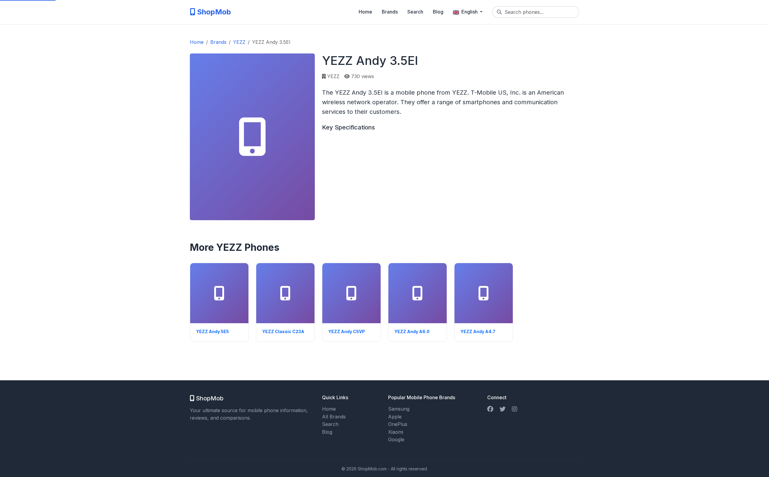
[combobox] (535, 12)
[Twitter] (503, 409)
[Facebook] (490, 409)
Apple (395, 417)
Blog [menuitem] (438, 12)
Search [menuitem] (415, 12)
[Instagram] (514, 409)
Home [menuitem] (365, 12)
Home (329, 409)
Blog (327, 432)
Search (330, 424)
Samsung (398, 409)
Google (396, 439)
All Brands (334, 417)
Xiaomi (395, 432)
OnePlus (397, 424)
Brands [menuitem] (390, 12)
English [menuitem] (469, 12)
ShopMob (213, 12)
